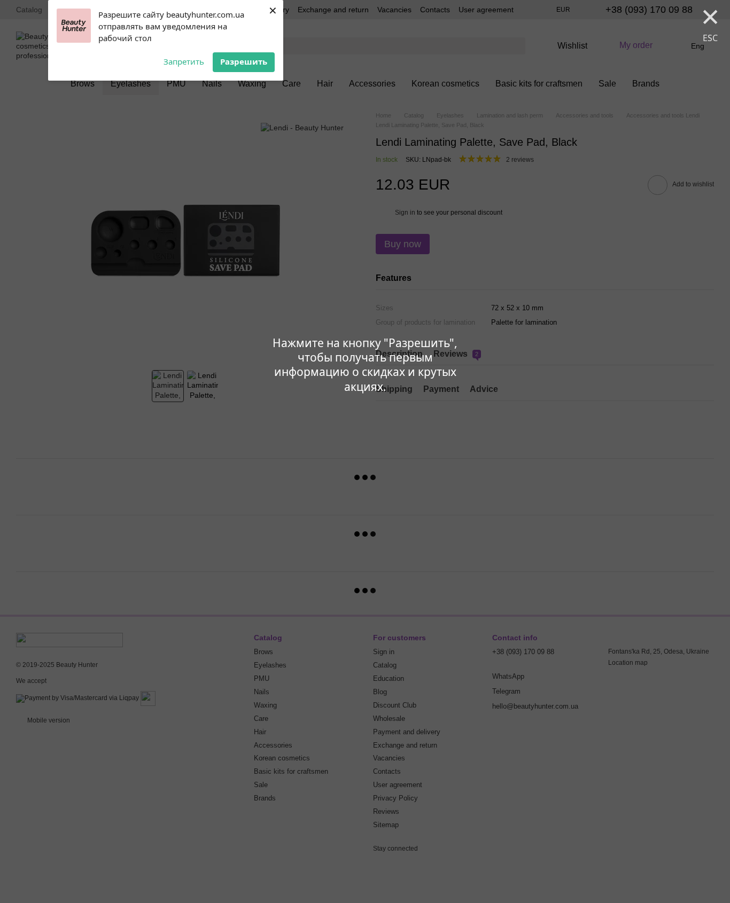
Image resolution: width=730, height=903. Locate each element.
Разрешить (243, 61)
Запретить (184, 61)
